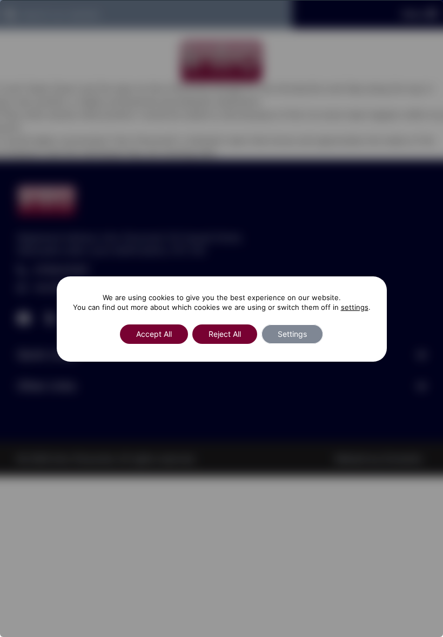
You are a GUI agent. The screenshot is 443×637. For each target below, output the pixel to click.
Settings (292, 333)
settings (354, 307)
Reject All (225, 333)
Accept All (154, 333)
